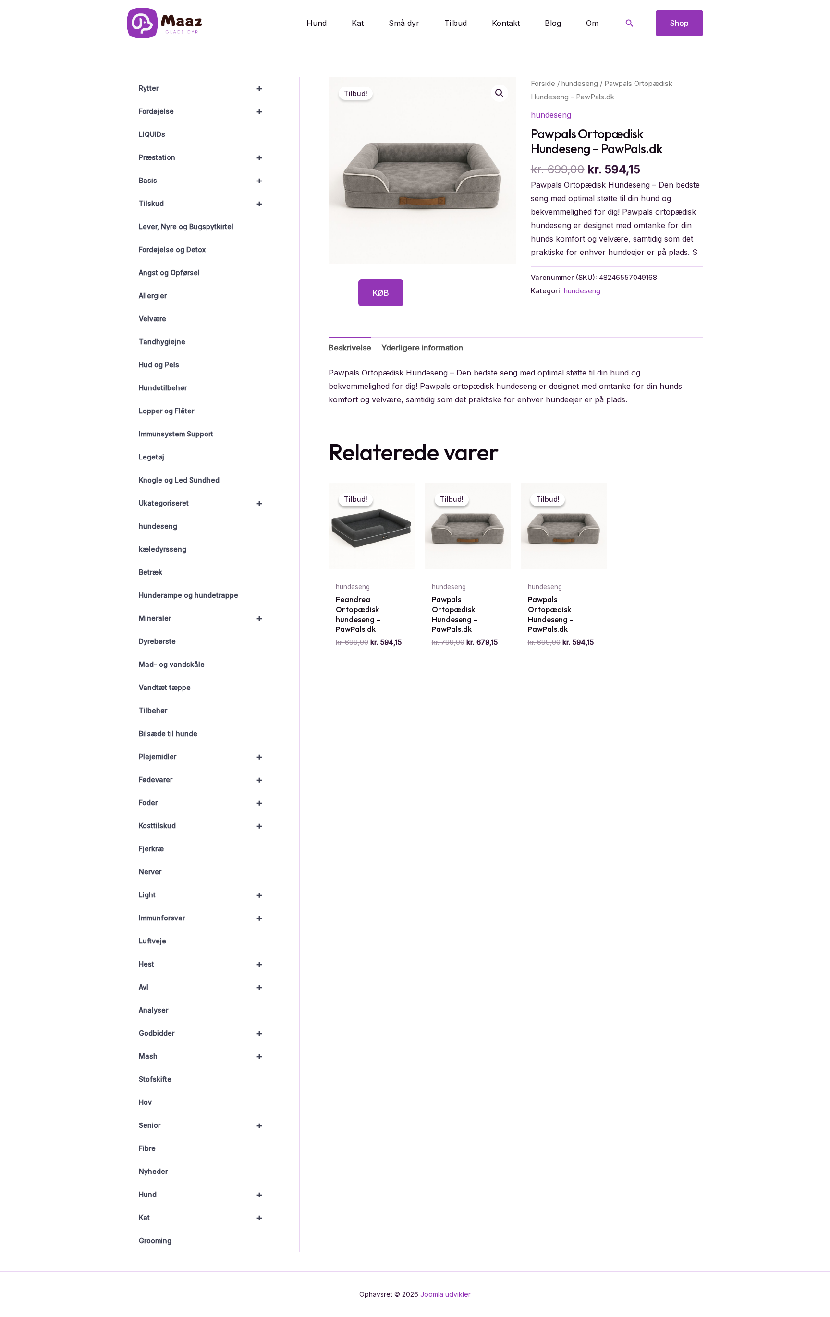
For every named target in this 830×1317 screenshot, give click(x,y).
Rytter (201, 88)
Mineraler (201, 618)
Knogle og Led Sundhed (179, 480)
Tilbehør (153, 710)
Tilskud (201, 203)
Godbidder (201, 1033)
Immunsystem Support (176, 434)
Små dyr (404, 23)
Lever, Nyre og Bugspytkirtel (186, 226)
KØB (381, 293)
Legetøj (151, 457)
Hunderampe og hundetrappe (188, 595)
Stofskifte (155, 1079)
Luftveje (152, 941)
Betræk (150, 572)
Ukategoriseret (201, 503)
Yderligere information (422, 347)
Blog (553, 23)
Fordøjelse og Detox (172, 249)
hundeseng (158, 526)
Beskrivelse (350, 347)
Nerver (150, 872)
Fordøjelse (201, 111)
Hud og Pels (159, 365)
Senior (201, 1125)
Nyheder (153, 1171)
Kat (358, 23)
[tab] (350, 347)
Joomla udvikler (445, 1294)
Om (592, 23)
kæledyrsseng (162, 549)
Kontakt (506, 23)
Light (201, 895)
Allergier (153, 295)
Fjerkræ (151, 849)
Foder (201, 803)
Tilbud (455, 23)
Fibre (147, 1148)
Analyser (153, 1010)
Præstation (201, 157)
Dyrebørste (157, 641)
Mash (201, 1056)
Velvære (152, 318)
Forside (543, 83)
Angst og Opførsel (169, 272)
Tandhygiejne (162, 342)
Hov (145, 1102)
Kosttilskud (201, 826)
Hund (316, 23)
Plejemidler (201, 756)
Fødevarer (201, 779)
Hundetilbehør (163, 388)
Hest (201, 964)
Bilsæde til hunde (168, 733)
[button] (629, 23)
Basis (201, 180)
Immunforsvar (201, 918)
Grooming (155, 1240)
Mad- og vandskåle (172, 664)
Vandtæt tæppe (165, 687)
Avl (201, 987)
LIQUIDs (152, 134)
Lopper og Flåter (166, 411)
